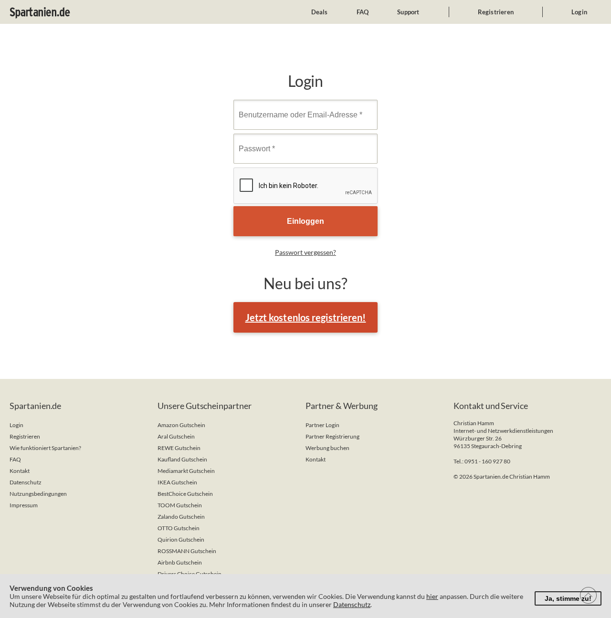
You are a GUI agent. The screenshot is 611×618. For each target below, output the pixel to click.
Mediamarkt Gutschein (186, 470)
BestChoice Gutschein (185, 493)
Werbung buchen (327, 447)
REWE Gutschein (179, 447)
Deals (319, 12)
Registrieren (496, 12)
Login (579, 12)
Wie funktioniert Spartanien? (45, 447)
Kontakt (20, 470)
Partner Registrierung (332, 436)
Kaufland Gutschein (182, 459)
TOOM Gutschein (180, 505)
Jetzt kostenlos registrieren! (305, 317)
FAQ (363, 12)
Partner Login (322, 425)
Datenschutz (26, 482)
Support (408, 12)
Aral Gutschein (176, 436)
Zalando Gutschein (181, 516)
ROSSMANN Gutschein (187, 551)
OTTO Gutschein (179, 528)
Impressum (24, 505)
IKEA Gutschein (177, 482)
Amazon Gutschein (181, 425)
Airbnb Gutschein (180, 562)
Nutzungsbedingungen (38, 493)
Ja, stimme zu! (568, 598)
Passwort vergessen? (305, 252)
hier (432, 596)
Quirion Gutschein (181, 539)
